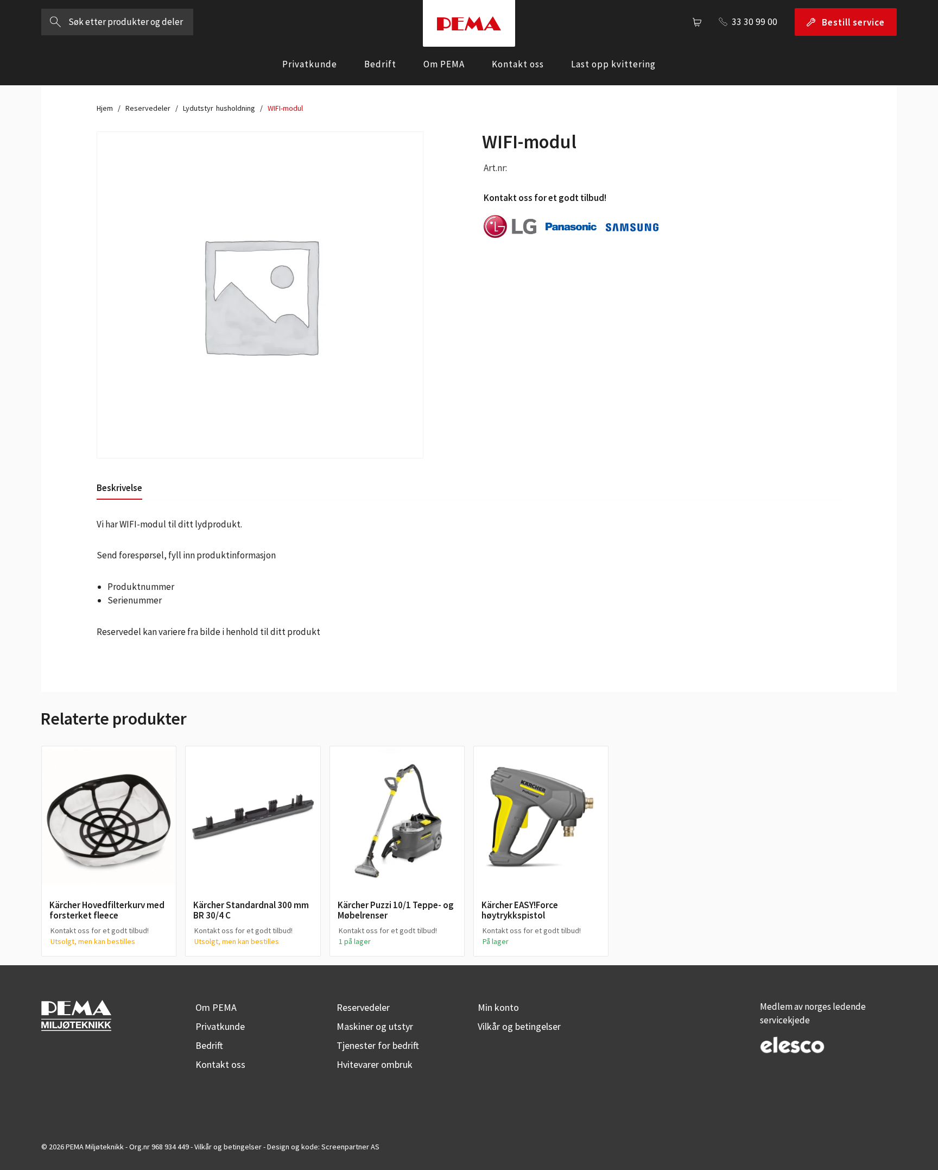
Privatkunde (309, 64)
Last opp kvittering (613, 64)
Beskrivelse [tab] (119, 488)
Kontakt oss (518, 64)
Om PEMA (444, 64)
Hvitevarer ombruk (375, 1064)
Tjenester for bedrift (378, 1045)
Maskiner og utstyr (375, 1026)
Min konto (498, 1007)
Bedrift (380, 64)
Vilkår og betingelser (519, 1026)
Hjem (105, 108)
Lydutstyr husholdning (219, 108)
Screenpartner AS (350, 1147)
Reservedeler (147, 108)
